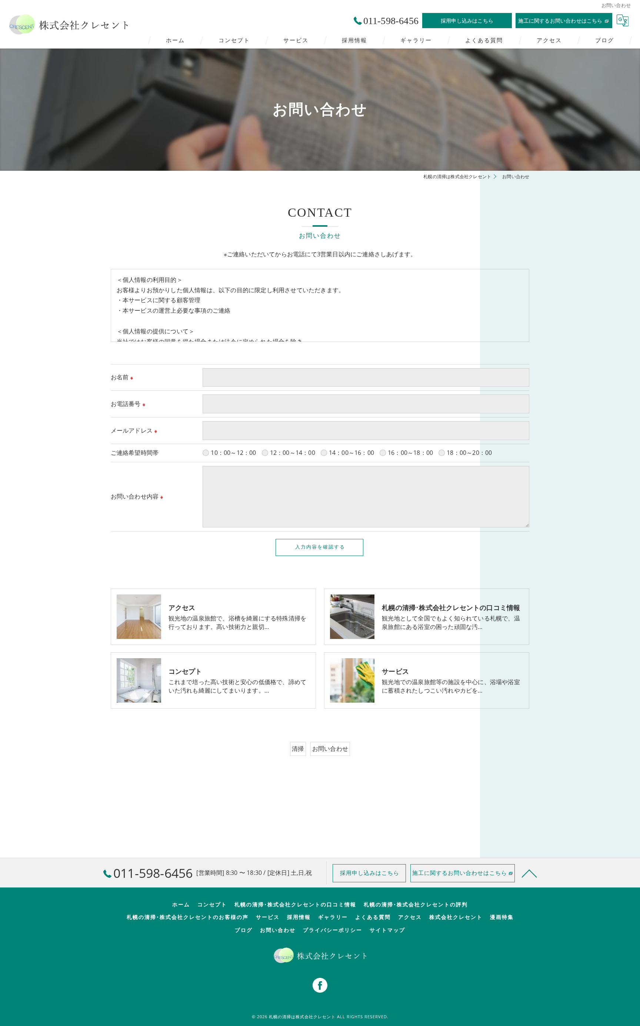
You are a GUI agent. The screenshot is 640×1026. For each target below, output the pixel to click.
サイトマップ (387, 930)
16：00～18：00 (410, 453)
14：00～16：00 (351, 453)
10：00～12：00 (233, 453)
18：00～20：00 (469, 453)
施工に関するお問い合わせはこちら (560, 20)
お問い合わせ (330, 748)
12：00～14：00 (292, 453)
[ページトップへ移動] (529, 873)
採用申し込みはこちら (467, 20)
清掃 (298, 748)
